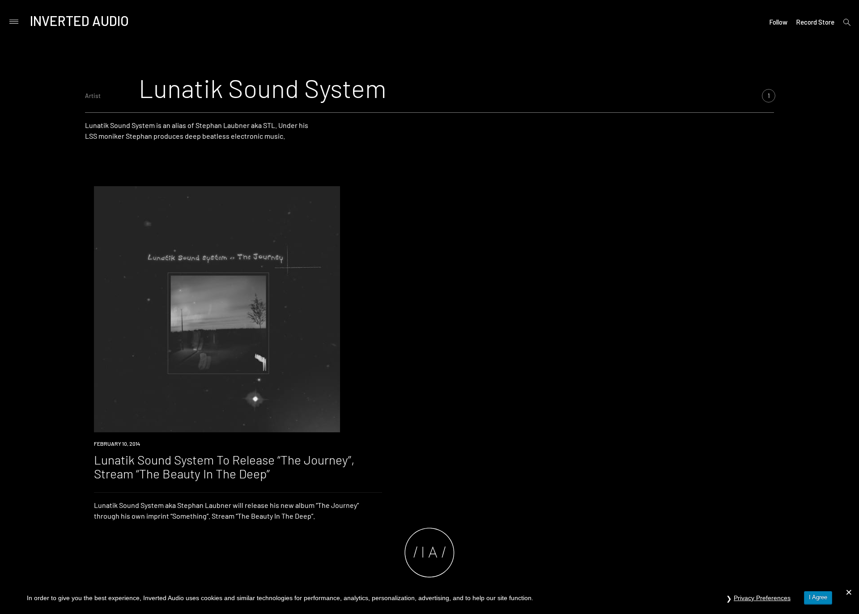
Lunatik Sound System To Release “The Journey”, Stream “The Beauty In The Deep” (224, 466)
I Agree (818, 597)
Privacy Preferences (762, 597)
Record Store (815, 22)
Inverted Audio (79, 21)
